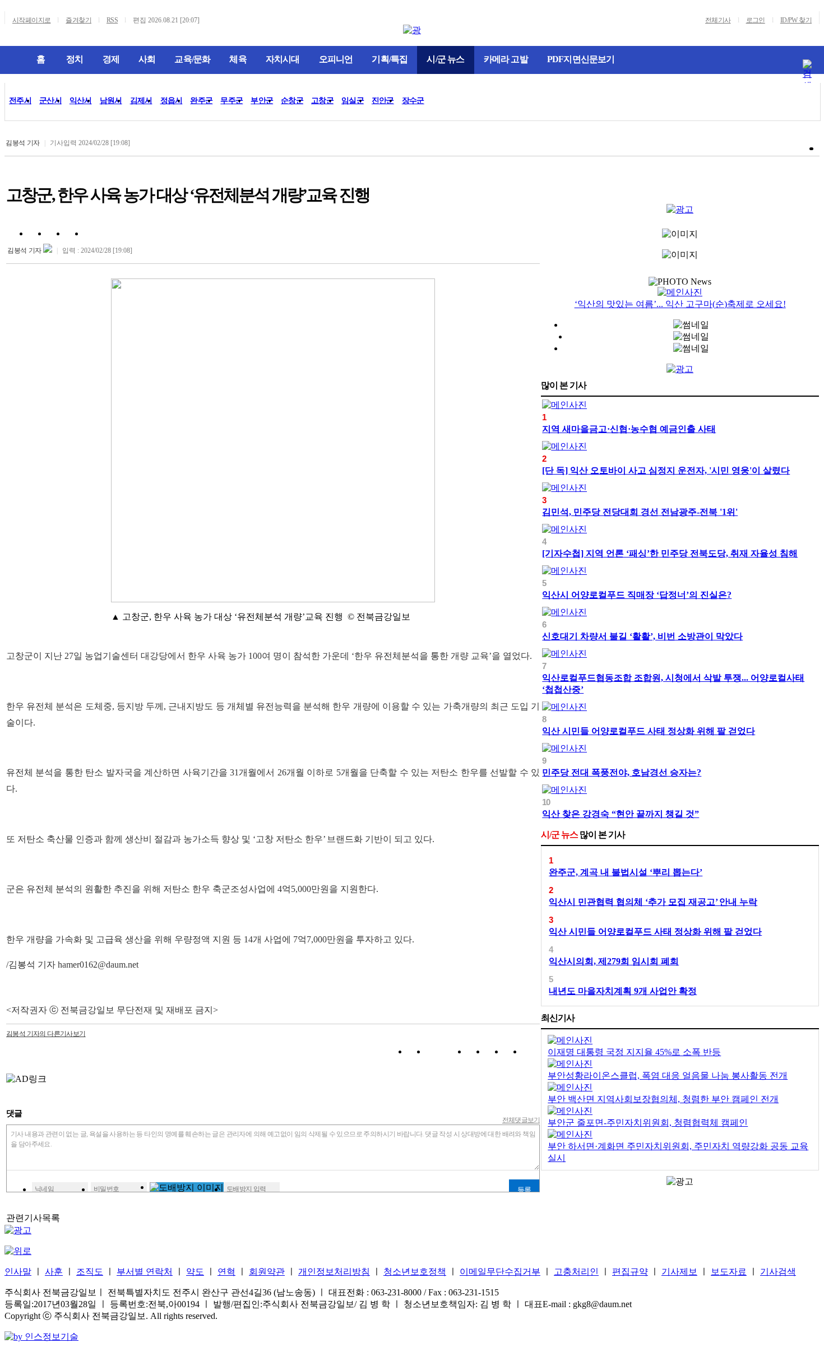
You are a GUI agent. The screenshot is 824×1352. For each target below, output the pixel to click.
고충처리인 (576, 1271)
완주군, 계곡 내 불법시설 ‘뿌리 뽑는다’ (625, 872)
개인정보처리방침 (334, 1271)
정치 (74, 59)
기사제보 (679, 1271)
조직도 (89, 1271)
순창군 (292, 100)
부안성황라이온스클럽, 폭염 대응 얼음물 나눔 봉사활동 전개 (668, 1075)
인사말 (17, 1271)
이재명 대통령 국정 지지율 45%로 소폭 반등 (634, 1052)
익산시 (81, 100)
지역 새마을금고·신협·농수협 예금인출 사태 (629, 429)
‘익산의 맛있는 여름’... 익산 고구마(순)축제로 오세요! (680, 304)
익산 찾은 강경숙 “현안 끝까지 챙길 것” (620, 814)
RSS (112, 20)
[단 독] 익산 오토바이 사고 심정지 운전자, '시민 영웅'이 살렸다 (666, 470)
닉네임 (44, 1189)
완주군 (201, 100)
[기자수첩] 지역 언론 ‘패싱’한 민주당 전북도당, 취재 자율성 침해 (670, 553)
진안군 (383, 100)
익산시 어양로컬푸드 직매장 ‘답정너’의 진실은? (637, 595)
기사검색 (778, 1271)
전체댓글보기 (521, 1120)
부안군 (262, 100)
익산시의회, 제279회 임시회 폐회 (614, 961)
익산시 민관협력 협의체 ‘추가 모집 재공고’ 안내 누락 (653, 902)
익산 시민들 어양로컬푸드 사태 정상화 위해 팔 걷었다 (648, 731)
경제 (111, 59)
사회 (146, 59)
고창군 (322, 100)
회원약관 (267, 1271)
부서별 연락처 (145, 1271)
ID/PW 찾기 (796, 20)
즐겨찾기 (78, 20)
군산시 (50, 100)
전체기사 (718, 20)
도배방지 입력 (246, 1189)
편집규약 (630, 1271)
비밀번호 (106, 1189)
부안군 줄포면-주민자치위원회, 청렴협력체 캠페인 (648, 1122)
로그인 (755, 20)
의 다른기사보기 (46, 1034)
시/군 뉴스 (445, 59)
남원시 (111, 100)
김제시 (141, 100)
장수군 (413, 100)
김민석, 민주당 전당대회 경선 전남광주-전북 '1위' (640, 512)
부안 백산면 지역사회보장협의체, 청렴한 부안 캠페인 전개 (663, 1099)
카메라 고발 (506, 59)
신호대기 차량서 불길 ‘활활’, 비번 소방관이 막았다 (642, 636)
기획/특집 (390, 59)
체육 (237, 59)
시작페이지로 (31, 20)
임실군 (352, 100)
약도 (195, 1271)
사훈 (54, 1271)
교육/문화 (192, 59)
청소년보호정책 (414, 1271)
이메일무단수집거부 (500, 1271)
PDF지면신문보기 (581, 59)
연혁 (226, 1271)
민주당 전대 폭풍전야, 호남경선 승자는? (621, 772)
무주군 (231, 100)
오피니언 (336, 59)
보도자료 (729, 1271)
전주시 (20, 100)
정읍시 (171, 100)
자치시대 (283, 59)
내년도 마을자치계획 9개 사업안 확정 (623, 991)
